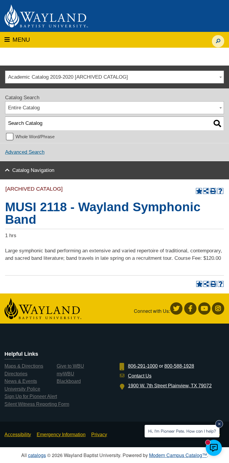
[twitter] (176, 308)
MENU (17, 39)
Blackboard (69, 381)
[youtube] (204, 308)
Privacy (99, 434)
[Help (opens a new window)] (220, 191)
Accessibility (17, 434)
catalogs (37, 455)
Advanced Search (24, 152)
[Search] (217, 123)
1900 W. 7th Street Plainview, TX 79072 (170, 385)
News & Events (20, 381)
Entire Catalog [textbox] (24, 108)
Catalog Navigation (33, 170)
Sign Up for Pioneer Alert (30, 396)
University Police (22, 388)
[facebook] (190, 308)
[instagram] (218, 308)
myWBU (65, 373)
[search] (218, 38)
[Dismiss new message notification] (219, 424)
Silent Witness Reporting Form (36, 404)
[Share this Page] (206, 191)
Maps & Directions (23, 366)
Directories (15, 373)
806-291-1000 (143, 366)
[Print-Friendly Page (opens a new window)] (213, 191)
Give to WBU (70, 366)
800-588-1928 (179, 366)
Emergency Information (61, 434)
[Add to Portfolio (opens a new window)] (199, 191)
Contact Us (139, 375)
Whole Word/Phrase (35, 136)
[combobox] (114, 77)
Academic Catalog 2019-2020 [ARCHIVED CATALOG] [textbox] (68, 77)
